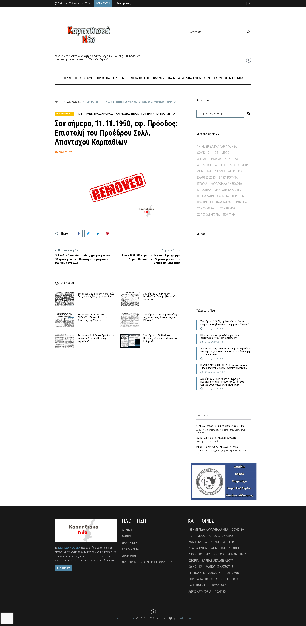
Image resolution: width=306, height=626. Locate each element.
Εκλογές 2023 (206, 177)
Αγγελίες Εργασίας (209, 159)
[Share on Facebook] (79, 233)
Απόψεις (220, 165)
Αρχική (58, 102)
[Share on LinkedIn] (98, 233)
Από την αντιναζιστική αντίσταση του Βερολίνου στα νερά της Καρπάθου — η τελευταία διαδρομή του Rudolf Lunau (225, 351)
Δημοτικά (204, 171)
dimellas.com (183, 618)
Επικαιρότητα (228, 177)
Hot (215, 152)
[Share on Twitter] (88, 233)
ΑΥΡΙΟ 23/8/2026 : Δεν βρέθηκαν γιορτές (217, 438)
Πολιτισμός (240, 196)
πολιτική (229, 214)
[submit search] (248, 32)
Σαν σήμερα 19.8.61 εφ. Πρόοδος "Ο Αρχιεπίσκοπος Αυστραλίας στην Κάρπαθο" (161, 317)
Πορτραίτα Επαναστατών (214, 202)
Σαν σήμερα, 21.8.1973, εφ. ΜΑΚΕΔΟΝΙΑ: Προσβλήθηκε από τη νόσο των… (160, 296)
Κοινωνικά (204, 190)
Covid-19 (203, 152)
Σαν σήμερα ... (74, 102)
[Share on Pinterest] (107, 233)
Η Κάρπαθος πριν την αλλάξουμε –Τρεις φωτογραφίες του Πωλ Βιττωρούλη (220, 337)
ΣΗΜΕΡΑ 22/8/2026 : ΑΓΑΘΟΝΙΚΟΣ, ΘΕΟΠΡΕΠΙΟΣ (220, 426)
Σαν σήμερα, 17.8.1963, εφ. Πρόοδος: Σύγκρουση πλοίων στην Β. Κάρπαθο (160, 338)
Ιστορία (202, 183)
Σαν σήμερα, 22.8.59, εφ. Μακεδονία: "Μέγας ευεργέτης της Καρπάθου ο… (96, 296)
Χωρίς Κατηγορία (208, 214)
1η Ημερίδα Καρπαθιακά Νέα (217, 146)
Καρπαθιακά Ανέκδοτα (226, 183)
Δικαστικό (235, 171)
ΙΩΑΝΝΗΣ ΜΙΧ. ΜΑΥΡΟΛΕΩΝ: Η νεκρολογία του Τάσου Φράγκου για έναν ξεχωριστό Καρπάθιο (223, 367)
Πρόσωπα (240, 202)
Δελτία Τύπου (239, 165)
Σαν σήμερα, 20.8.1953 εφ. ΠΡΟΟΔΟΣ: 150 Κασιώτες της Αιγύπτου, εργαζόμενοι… (92, 317)
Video (225, 152)
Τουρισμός (227, 208)
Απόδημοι (204, 165)
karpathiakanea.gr (125, 618)
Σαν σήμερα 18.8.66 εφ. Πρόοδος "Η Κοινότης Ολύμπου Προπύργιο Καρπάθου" (96, 338)
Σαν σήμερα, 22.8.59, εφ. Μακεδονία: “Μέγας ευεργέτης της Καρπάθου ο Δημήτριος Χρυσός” (224, 323)
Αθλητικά (231, 159)
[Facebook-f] (248, 60)
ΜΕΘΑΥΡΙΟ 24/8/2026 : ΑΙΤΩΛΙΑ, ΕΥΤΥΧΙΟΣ (217, 447)
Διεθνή (219, 171)
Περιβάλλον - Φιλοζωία (213, 196)
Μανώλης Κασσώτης (228, 190)
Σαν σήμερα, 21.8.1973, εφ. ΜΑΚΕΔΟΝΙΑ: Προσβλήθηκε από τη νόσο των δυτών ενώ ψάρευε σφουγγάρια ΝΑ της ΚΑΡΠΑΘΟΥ (222, 381)
